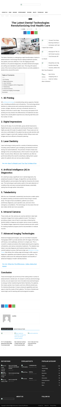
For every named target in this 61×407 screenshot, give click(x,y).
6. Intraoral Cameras (7, 88)
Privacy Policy (53, 405)
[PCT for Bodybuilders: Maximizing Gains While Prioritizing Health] (7, 336)
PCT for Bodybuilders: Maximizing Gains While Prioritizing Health (6, 343)
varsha (23, 29)
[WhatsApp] (36, 32)
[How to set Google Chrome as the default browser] (4, 369)
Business (15, 12)
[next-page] (5, 348)
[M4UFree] (24, 373)
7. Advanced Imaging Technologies (11, 90)
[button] (58, 12)
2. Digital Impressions (7, 81)
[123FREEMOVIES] (24, 367)
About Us (47, 405)
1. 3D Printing (5, 79)
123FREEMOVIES (32, 365)
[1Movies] (24, 380)
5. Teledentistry (6, 86)
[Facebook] (25, 32)
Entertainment (22, 12)
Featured (29, 12)
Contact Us (4, 12)
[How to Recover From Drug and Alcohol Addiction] (34, 336)
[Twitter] (28, 32)
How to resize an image (14, 373)
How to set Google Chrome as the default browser (14, 367)
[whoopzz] (30, 5)
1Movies (31, 378)
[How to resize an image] (4, 374)
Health (34, 12)
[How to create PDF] (4, 381)
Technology (41, 12)
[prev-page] (2, 348)
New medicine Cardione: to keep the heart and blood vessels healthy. (20, 343)
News (46, 12)
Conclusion (5, 92)
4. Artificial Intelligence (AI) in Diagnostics (12, 85)
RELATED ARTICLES (7, 329)
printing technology (8, 102)
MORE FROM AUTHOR (19, 329)
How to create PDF (13, 379)
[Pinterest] (32, 32)
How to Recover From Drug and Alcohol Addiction (33, 343)
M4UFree (31, 372)
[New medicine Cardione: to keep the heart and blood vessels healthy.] (20, 336)
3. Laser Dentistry (6, 83)
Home (10, 12)
